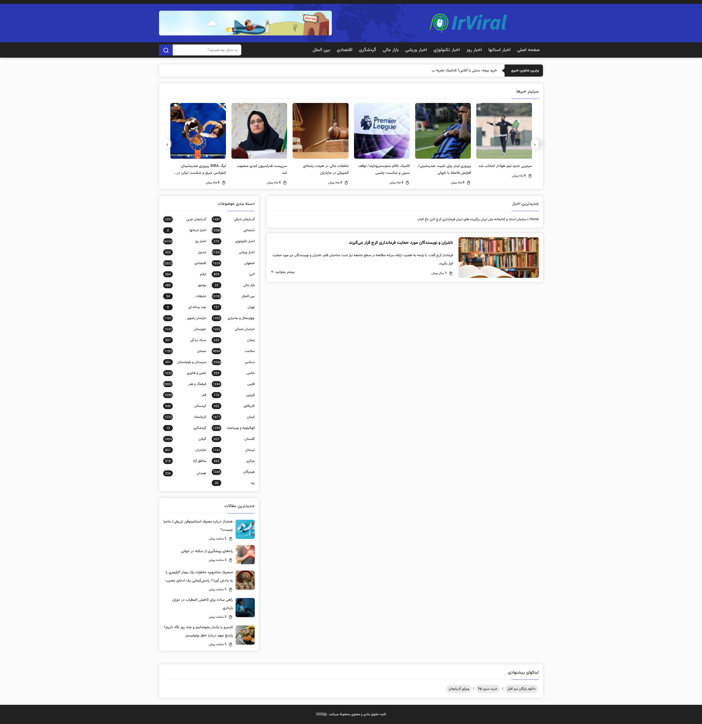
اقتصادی (344, 50)
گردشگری (367, 50)
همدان (185, 473)
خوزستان (185, 329)
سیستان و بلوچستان (185, 362)
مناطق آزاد (185, 461)
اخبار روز (474, 50)
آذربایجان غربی (185, 219)
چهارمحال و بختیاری (234, 318)
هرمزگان (234, 472)
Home (534, 219)
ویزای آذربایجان (459, 689)
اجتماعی (233, 230)
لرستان (234, 450)
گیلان (185, 439)
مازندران (185, 450)
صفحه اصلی (528, 50)
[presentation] (535, 144)
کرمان (234, 417)
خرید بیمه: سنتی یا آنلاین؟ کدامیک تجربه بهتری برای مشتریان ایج (448, 71)
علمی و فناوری (185, 373)
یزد (235, 483)
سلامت (234, 351)
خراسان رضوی (185, 318)
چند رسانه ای (186, 307)
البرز (234, 274)
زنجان (234, 340)
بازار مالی (391, 50)
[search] (166, 49)
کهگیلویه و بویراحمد (234, 428)
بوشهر (185, 285)
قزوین (234, 395)
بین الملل (321, 50)
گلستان (234, 439)
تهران (234, 307)
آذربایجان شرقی (234, 219)
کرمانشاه (185, 417)
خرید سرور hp (487, 689)
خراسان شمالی (234, 329)
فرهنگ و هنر (184, 384)
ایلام (185, 274)
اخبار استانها (499, 50)
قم (185, 395)
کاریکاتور (234, 406)
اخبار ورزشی (416, 50)
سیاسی (233, 362)
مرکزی (234, 461)
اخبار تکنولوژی (447, 50)
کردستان (185, 406)
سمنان (185, 351)
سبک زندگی (185, 340)
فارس (234, 384)
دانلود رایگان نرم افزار (521, 689)
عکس (234, 373)
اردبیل (185, 252)
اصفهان (234, 263)
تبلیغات (186, 296)
